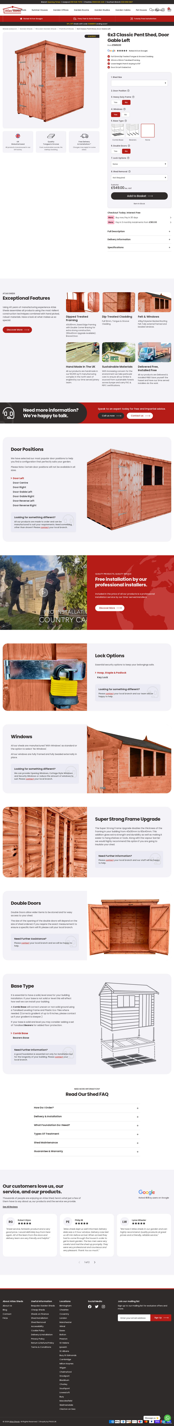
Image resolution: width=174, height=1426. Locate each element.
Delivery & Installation (42, 1334)
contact (45, 527)
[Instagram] (103, 1306)
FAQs (5, 1318)
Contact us (137, 415)
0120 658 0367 (127, 2)
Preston (63, 1338)
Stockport (65, 1375)
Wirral (62, 1326)
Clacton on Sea (67, 1409)
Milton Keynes (66, 1363)
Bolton (63, 1334)
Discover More (14, 329)
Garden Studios (102, 10)
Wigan (63, 1367)
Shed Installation (39, 1318)
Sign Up (158, 1317)
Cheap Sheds (38, 1309)
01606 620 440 (98, 2)
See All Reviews (10, 1206)
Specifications (116, 247)
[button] (169, 10)
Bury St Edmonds (68, 1355)
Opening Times (53, 2)
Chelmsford (66, 1371)
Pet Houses (141, 10)
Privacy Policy (37, 1338)
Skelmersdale (66, 1404)
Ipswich (63, 1347)
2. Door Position (139, 90)
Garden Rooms (81, 10)
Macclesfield (66, 1400)
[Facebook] (89, 1306)
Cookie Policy (37, 1330)
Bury (62, 1396)
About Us (7, 1305)
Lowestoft (65, 1392)
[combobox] (151, 10)
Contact (7, 1314)
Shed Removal (38, 1322)
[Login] (163, 10)
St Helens (64, 1342)
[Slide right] (95, 1262)
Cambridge (65, 1359)
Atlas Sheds (12, 10)
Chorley (63, 1384)
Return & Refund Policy (42, 1342)
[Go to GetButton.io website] (167, 1423)
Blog (5, 1309)
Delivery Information (119, 239)
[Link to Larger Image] (51, 80)
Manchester (66, 1322)
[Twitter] (96, 1306)
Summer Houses (40, 10)
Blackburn (64, 1380)
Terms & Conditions (41, 1347)
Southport (65, 1388)
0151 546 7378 (76, 2)
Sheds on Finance (40, 1314)
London (63, 1318)
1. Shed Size (116, 77)
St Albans (64, 1351)
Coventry (64, 1314)
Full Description (116, 231)
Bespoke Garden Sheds (43, 1305)
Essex (62, 1330)
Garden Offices (61, 10)
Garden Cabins (122, 10)
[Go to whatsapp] (167, 1418)
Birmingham (66, 1305)
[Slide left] (79, 1262)
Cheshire (64, 1309)
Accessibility (37, 1326)
